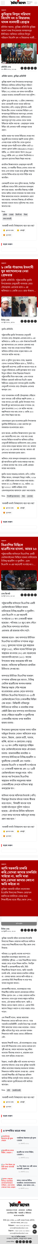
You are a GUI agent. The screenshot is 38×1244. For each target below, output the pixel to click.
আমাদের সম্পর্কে (11, 1210)
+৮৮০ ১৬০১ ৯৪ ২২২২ (22, 1225)
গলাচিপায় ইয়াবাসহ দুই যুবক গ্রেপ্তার (26, 1139)
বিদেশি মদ (19, 214)
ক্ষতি (8, 1090)
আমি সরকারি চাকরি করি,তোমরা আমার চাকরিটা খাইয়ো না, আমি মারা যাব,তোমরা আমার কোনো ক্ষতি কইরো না (19, 876)
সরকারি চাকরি (16, 1090)
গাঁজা (23, 496)
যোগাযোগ (21, 1210)
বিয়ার (25, 214)
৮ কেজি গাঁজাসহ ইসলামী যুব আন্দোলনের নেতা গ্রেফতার (17, 271)
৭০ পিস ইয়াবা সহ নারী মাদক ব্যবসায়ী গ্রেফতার (27, 1167)
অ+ (34, 1226)
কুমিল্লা (5, 214)
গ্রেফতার (29, 496)
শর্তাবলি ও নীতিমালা (24, 1213)
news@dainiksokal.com (19, 1228)
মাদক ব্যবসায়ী (7, 218)
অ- (35, 1231)
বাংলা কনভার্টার (19, 1215)
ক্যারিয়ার (29, 1210)
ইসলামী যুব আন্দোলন (13, 496)
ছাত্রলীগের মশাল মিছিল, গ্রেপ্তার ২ (25, 1153)
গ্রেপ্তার (11, 214)
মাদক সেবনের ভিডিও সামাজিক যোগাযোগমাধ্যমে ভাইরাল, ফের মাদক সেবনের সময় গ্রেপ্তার (27, 1183)
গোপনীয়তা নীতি (12, 1213)
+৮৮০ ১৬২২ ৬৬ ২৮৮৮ (22, 1231)
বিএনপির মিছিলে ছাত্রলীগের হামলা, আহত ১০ (19, 547)
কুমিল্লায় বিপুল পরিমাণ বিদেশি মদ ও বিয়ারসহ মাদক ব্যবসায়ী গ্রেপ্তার (15, 18)
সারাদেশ (3, 10)
